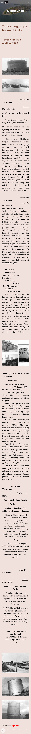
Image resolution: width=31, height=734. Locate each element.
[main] (15, 11)
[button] (2, 2)
